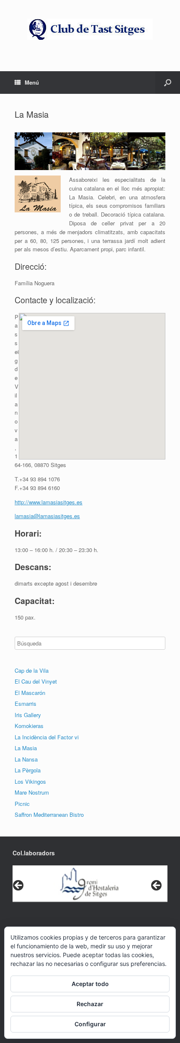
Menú (32, 82)
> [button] (157, 886)
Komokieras (29, 726)
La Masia (26, 748)
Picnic (22, 804)
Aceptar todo (90, 983)
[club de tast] (90, 29)
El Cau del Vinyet (36, 681)
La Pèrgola (28, 770)
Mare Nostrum (32, 792)
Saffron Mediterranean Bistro (49, 814)
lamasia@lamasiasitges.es (47, 516)
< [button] (19, 886)
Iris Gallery (28, 715)
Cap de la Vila (32, 670)
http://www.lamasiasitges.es (48, 502)
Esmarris (25, 703)
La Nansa (26, 759)
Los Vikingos (30, 781)
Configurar (90, 1024)
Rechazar (90, 1003)
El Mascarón (30, 693)
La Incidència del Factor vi (47, 737)
